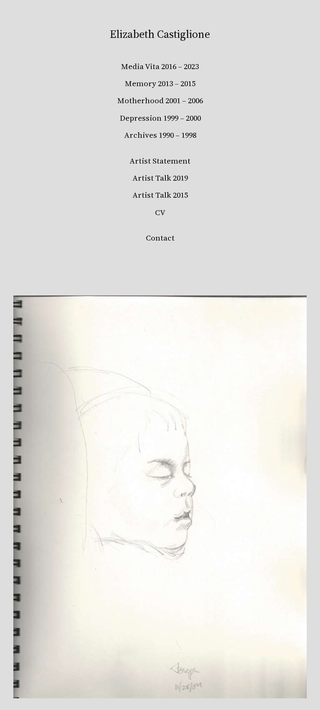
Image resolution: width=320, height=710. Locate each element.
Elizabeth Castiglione (160, 34)
